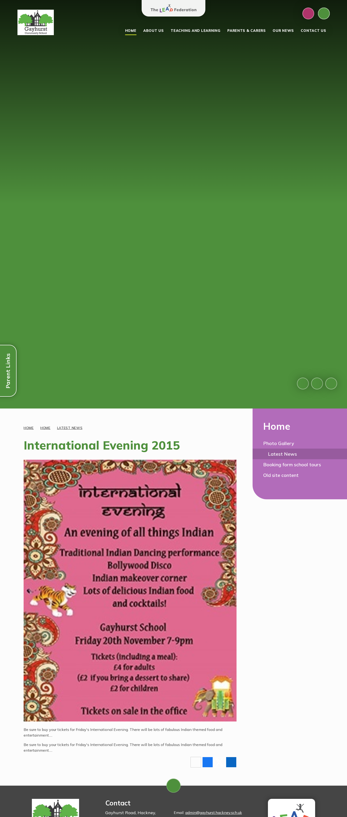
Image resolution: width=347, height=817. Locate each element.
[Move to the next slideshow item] (317, 383)
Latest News (70, 428)
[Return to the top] (173, 786)
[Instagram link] (308, 13)
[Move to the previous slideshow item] (303, 383)
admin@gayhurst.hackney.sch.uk (213, 812)
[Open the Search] (324, 13)
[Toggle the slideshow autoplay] (331, 383)
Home (29, 428)
